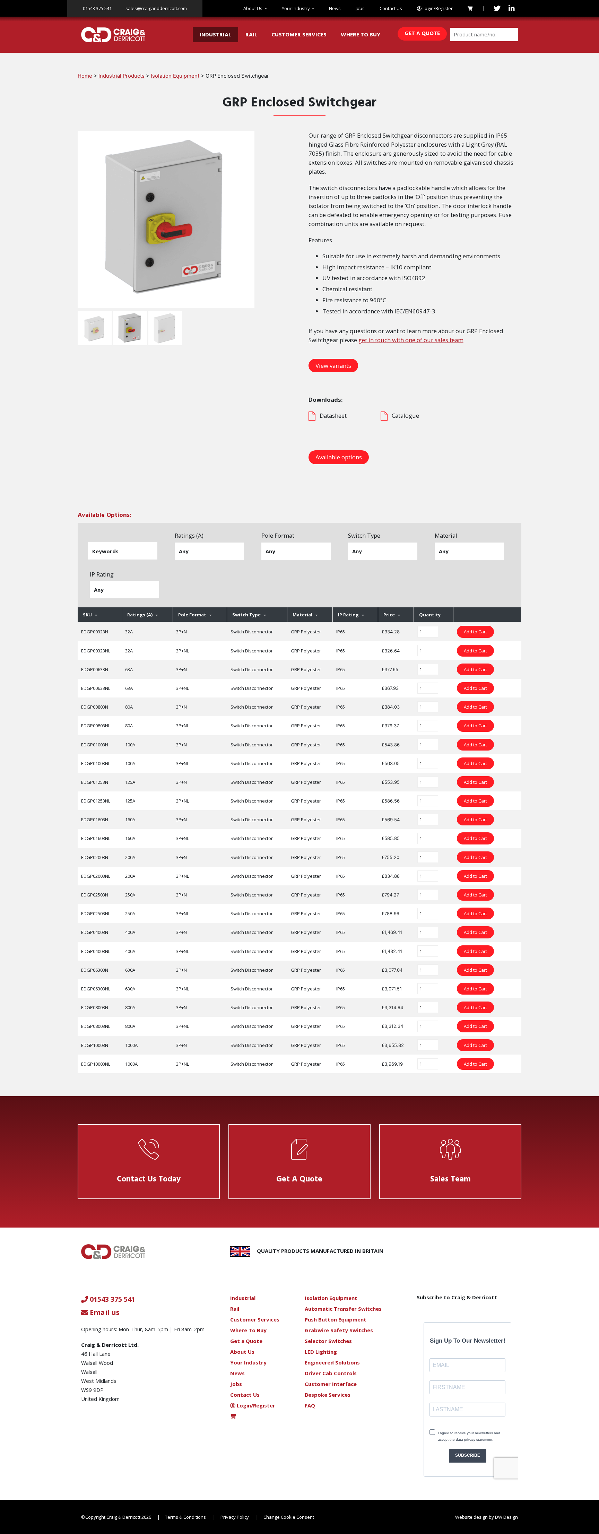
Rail (251, 35)
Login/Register (437, 8)
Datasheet (333, 415)
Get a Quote (422, 33)
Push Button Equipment (335, 1319)
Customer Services (299, 35)
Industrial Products (121, 76)
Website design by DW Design (486, 1517)
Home (85, 76)
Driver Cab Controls (331, 1373)
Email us (104, 1312)
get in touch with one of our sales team (410, 340)
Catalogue (405, 415)
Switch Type (364, 535)
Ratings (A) (189, 535)
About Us (252, 8)
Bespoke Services (327, 1394)
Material (446, 535)
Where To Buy (360, 35)
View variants (333, 366)
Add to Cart (475, 632)
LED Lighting (321, 1351)
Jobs (360, 8)
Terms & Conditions (185, 1517)
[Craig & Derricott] (113, 35)
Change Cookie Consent (288, 1517)
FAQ (310, 1405)
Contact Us (391, 8)
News (335, 8)
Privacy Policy (234, 1517)
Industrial (215, 35)
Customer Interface (331, 1383)
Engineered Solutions (332, 1362)
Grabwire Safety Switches (339, 1330)
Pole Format (277, 535)
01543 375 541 (97, 8)
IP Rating (102, 574)
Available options (338, 457)
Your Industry (296, 8)
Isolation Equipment (175, 76)
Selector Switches (328, 1340)
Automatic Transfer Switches (343, 1308)
